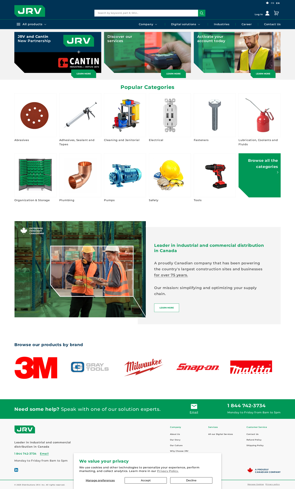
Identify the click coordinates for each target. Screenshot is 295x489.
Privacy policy (272, 484)
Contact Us (253, 434)
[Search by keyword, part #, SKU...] (201, 13)
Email (194, 412)
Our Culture (176, 445)
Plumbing (66, 200)
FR (272, 3)
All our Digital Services (220, 434)
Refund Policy (254, 440)
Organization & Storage (32, 200)
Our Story (175, 440)
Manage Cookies (256, 484)
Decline (191, 480)
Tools (198, 200)
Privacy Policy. (168, 471)
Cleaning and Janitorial (122, 140)
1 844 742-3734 (246, 405)
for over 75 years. (171, 275)
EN (278, 3)
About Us (175, 434)
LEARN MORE (166, 307)
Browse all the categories (263, 163)
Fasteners (201, 140)
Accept (146, 480)
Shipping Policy (255, 445)
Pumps (109, 200)
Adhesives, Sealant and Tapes (77, 142)
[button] (31, 24)
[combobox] (149, 13)
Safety (153, 200)
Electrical (156, 140)
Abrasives (21, 140)
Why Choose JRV (179, 451)
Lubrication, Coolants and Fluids (258, 142)
